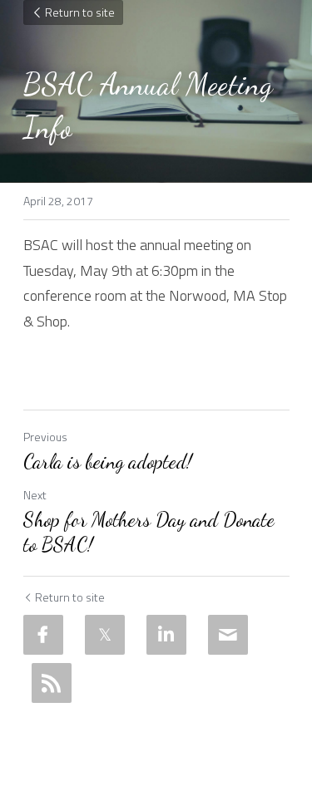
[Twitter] (105, 635)
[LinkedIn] (166, 635)
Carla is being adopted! (107, 461)
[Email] (228, 635)
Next (35, 495)
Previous (45, 436)
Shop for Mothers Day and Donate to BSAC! (149, 532)
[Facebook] (43, 635)
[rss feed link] (52, 683)
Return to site (80, 12)
